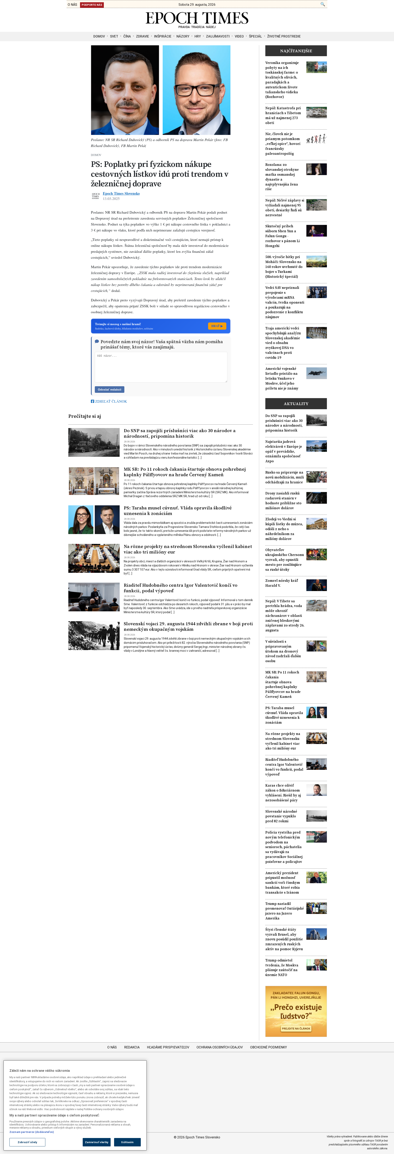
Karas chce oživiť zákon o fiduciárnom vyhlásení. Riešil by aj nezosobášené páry (283, 792)
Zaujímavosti (218, 36)
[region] (75, 1105)
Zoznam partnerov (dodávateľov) (31, 1131)
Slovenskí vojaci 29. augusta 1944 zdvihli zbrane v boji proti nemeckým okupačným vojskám (188, 626)
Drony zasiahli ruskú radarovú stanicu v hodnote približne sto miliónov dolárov (283, 500)
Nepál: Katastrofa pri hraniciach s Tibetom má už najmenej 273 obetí (283, 115)
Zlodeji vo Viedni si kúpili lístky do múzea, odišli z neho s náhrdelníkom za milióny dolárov (284, 529)
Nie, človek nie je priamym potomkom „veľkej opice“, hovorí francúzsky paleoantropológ (282, 144)
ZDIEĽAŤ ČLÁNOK (110, 401)
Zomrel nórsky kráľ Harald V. (281, 583)
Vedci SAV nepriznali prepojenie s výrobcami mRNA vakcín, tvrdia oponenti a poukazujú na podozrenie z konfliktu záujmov (284, 302)
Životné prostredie (284, 36)
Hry (198, 36)
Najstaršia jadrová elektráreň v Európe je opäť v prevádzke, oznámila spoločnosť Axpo (283, 451)
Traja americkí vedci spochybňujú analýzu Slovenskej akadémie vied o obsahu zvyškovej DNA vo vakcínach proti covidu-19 (283, 343)
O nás (112, 1047)
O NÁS (72, 5)
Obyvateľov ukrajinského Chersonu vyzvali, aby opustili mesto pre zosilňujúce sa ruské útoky (284, 560)
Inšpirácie (162, 36)
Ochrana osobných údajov (220, 1047)
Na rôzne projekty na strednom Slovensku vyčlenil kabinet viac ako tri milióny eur (188, 549)
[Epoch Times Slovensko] (197, 27)
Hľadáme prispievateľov (168, 1047)
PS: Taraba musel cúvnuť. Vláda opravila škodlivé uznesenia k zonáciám (178, 511)
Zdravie (142, 36)
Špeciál (255, 36)
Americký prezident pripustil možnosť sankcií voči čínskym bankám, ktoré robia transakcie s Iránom (282, 883)
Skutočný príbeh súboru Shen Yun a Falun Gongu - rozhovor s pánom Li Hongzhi (282, 236)
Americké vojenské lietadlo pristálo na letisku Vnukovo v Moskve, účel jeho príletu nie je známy (281, 378)
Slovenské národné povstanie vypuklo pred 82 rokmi (281, 816)
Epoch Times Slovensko (121, 193)
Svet (114, 36)
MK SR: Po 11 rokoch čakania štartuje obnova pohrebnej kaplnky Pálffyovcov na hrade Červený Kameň (185, 472)
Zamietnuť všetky (96, 1142)
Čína (127, 36)
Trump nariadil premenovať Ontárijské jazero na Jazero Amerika (284, 911)
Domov (99, 36)
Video (239, 36)
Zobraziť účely (27, 1142)
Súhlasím (127, 1142)
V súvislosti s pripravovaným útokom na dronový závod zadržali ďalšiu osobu (283, 651)
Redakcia (132, 1047)
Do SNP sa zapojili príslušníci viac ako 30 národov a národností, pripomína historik (180, 433)
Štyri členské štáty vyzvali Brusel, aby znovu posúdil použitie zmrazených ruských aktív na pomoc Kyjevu (284, 939)
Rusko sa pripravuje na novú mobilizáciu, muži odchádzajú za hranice (284, 477)
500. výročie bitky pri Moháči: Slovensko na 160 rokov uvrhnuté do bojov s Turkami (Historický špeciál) (283, 267)
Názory (182, 36)
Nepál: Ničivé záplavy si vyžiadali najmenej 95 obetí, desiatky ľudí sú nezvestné (284, 207)
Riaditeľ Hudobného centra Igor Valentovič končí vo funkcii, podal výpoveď (180, 588)
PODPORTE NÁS (92, 4)
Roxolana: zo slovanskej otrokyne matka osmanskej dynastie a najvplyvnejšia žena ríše (282, 176)
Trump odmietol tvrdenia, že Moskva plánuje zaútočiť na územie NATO (281, 967)
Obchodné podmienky (268, 1047)
